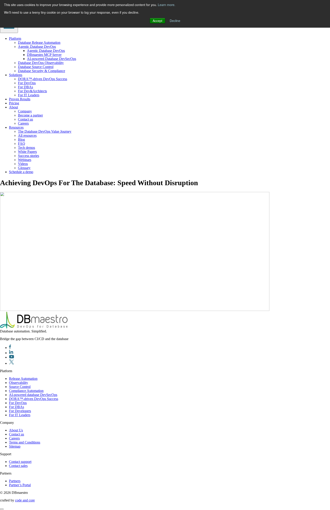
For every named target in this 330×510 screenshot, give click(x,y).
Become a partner (30, 115)
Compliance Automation (26, 391)
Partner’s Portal (20, 485)
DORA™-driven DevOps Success (42, 79)
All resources (27, 135)
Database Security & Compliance (41, 71)
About (13, 107)
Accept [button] (157, 20)
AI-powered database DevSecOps (33, 395)
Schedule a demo (21, 172)
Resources (16, 127)
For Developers (20, 411)
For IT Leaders (28, 95)
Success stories (28, 156)
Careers (23, 123)
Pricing (14, 103)
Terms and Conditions (24, 442)
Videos (23, 164)
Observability (18, 383)
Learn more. (166, 4)
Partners (14, 481)
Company (25, 111)
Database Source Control (35, 67)
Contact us (25, 119)
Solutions (15, 75)
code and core (25, 500)
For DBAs (25, 87)
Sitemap (14, 446)
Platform (15, 38)
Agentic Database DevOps (37, 46)
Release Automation (23, 378)
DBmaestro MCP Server (44, 55)
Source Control (20, 387)
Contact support (20, 462)
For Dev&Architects (32, 91)
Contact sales (18, 466)
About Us (16, 430)
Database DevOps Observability (41, 63)
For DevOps (27, 83)
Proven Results (19, 99)
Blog (21, 139)
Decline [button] (175, 20)
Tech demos (26, 147)
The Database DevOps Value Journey (44, 131)
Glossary (24, 168)
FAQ (21, 143)
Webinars (24, 160)
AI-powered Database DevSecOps (51, 59)
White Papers (27, 152)
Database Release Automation (39, 42)
